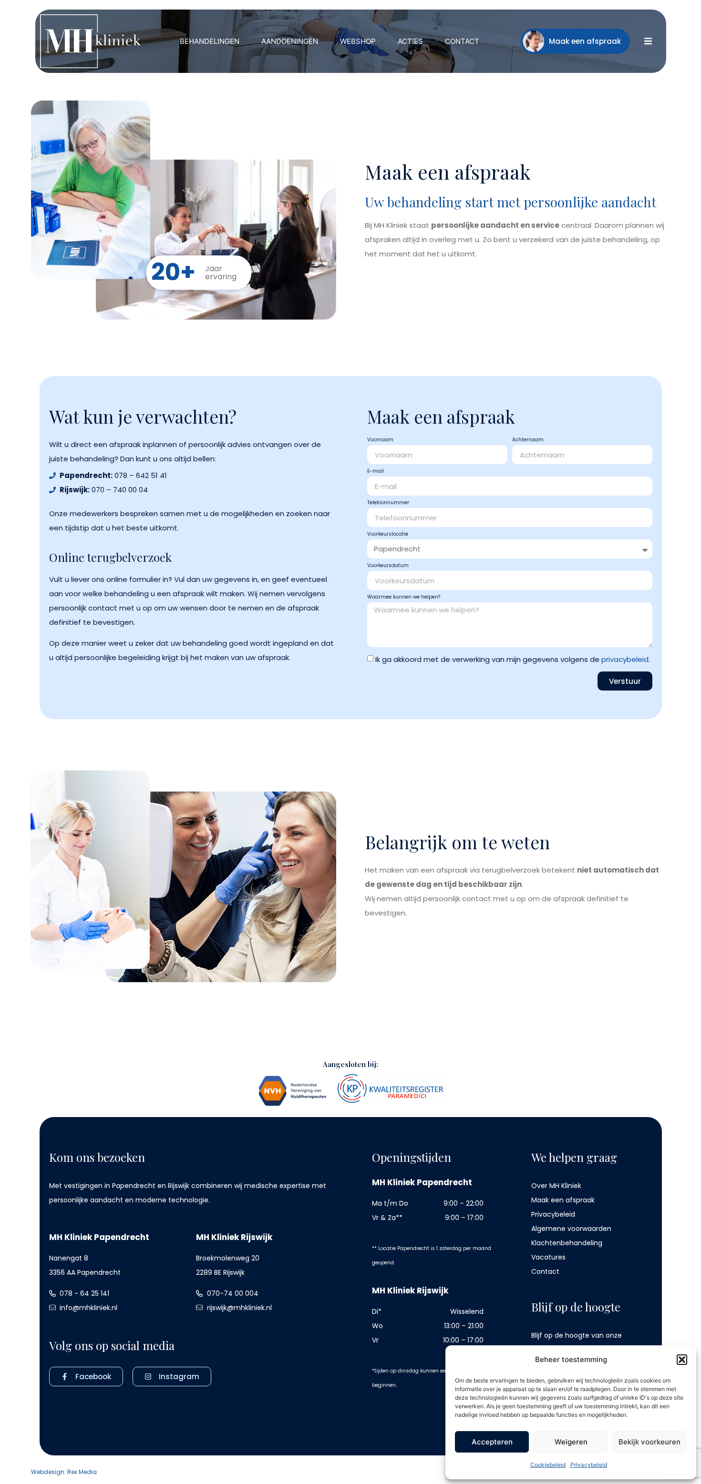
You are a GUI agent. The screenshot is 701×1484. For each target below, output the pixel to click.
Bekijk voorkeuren (649, 1441)
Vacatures (548, 1257)
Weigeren (571, 1441)
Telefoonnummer (388, 503)
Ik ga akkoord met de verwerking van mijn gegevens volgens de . (512, 660)
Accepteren (492, 1441)
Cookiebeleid (548, 1464)
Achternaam (528, 440)
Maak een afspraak (563, 1200)
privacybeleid (625, 660)
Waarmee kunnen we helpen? (403, 597)
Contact (545, 1271)
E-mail (375, 472)
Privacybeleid (588, 1464)
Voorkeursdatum (388, 566)
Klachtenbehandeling (566, 1243)
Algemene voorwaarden (571, 1228)
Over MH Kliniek (556, 1185)
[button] (682, 1359)
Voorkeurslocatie (387, 535)
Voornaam (380, 440)
